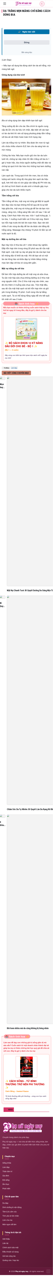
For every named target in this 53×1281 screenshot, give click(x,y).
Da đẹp (5, 1203)
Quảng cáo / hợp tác (10, 1260)
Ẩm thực (5, 1184)
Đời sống (5, 1180)
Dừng (26, 42)
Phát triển (6, 1188)
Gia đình (5, 1176)
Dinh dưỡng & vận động (12, 1207)
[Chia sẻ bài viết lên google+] (49, 21)
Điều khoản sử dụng (10, 1252)
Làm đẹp (14, 368)
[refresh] (48, 3)
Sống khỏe (6, 1163)
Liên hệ (5, 1243)
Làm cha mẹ (7, 1220)
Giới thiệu (6, 1239)
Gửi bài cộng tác (9, 1256)
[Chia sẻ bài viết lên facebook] (39, 21)
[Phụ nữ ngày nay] (24, 3)
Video (10, 1110)
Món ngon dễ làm (9, 1224)
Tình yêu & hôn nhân (10, 1216)
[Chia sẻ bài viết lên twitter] (44, 21)
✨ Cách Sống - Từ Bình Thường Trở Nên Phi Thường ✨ (25, 1084)
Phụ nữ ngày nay (21, 1271)
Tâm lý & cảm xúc (9, 1212)
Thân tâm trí (7, 1171)
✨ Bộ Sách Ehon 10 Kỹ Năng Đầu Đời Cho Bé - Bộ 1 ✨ (24, 344)
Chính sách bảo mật (10, 1247)
